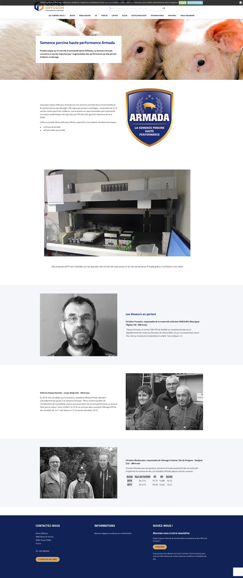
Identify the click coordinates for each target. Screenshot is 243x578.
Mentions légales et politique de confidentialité (112, 533)
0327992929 (44, 551)
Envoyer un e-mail (48, 559)
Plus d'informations (195, 2)
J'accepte (182, 2)
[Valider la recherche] (163, 8)
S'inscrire (159, 546)
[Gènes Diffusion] (49, 6)
